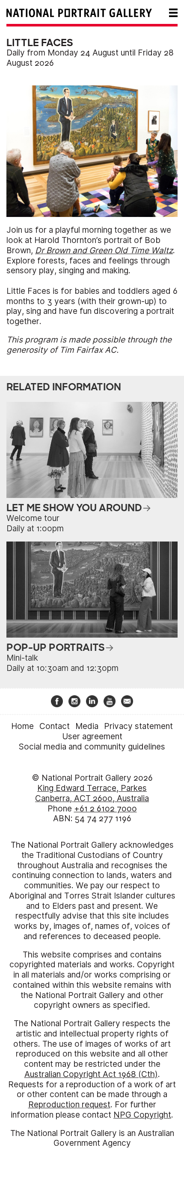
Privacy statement (138, 726)
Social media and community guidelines (92, 747)
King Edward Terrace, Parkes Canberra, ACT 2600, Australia (92, 793)
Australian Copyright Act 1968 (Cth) (91, 1074)
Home (22, 726)
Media (86, 726)
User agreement (92, 736)
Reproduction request (69, 1105)
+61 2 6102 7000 (105, 809)
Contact (54, 726)
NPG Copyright (142, 1115)
